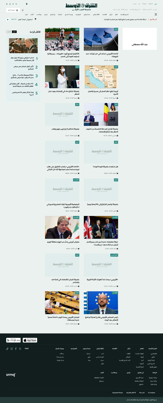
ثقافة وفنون (96, 15)
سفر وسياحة (60, 357)
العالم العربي (114, 255)
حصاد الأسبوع (140, 378)
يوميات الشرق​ (69, 15)
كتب (102, 354)
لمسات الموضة (60, 360)
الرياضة (60, 15)
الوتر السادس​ (100, 357)
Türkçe (144, 4)
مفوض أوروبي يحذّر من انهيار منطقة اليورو (63, 242)
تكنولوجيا (78, 15)
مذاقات (62, 354)
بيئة (89, 360)
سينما (102, 360)
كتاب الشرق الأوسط (124, 360)
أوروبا (142, 357)
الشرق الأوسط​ (125, 15)
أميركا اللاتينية (140, 367)
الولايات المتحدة (140, 354)
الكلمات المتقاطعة (99, 378)
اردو (139, 4)
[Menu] (156, 15)
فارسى (134, 4)
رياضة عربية (153, 381)
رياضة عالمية (154, 384)
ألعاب (31, 15)
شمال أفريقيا (151, 360)
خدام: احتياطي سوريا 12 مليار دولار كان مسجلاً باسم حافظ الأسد (22, 59)
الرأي (111, 15)
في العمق (52, 15)
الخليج (153, 357)
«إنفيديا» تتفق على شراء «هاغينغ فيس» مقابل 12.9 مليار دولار (126, 18)
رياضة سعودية (153, 378)
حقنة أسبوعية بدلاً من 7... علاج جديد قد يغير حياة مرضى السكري (22, 76)
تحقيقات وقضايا (139, 381)
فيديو (45, 15)
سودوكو (101, 381)
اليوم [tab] (14, 31)
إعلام (102, 364)
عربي (156, 4)
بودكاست (38, 15)
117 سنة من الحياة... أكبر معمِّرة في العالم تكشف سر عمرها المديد (21, 85)
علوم (89, 357)
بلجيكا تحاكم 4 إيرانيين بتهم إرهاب (65, 129)
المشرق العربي (151, 364)
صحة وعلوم (87, 15)
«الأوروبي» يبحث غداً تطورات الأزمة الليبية (102, 279)
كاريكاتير (128, 357)
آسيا (142, 360)
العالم (116, 15)
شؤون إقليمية (153, 367)
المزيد (26, 15)
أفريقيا (142, 364)
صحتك (88, 354)
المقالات (128, 354)
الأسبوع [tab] (9, 31)
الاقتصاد (104, 15)
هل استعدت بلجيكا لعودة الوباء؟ (105, 166)
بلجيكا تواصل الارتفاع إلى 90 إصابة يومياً (102, 204)
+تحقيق (141, 384)
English (150, 4)
